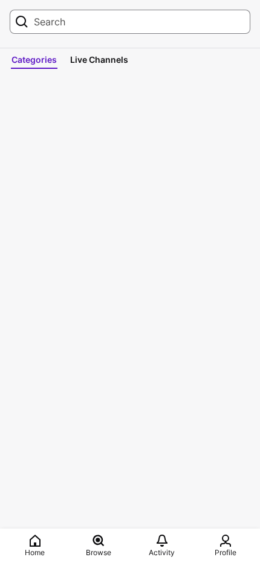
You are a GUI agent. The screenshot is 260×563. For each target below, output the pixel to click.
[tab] (34, 59)
